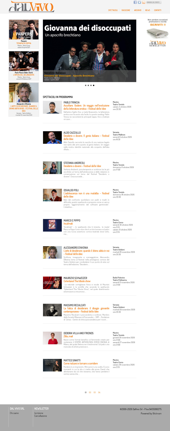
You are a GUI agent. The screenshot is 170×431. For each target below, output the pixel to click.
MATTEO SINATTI (72, 360)
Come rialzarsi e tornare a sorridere (81, 363)
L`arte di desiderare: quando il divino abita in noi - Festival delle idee (86, 252)
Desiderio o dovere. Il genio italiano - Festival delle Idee (86, 137)
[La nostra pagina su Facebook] (135, 3)
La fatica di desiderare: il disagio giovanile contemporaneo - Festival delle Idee (86, 310)
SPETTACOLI (113, 10)
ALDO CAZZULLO (72, 132)
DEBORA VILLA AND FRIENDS (79, 333)
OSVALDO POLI (71, 190)
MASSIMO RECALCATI (75, 305)
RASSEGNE (126, 10)
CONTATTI (157, 10)
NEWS (147, 10)
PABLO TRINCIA (72, 102)
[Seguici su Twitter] (139, 3)
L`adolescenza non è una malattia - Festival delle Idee (86, 195)
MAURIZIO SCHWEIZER (75, 278)
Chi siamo (14, 412)
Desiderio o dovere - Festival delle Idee (82, 166)
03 (95, 392)
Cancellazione (40, 415)
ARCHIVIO (137, 10)
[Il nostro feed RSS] (143, 3)
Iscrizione (38, 412)
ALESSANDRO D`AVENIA (76, 247)
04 (99, 392)
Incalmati (68, 223)
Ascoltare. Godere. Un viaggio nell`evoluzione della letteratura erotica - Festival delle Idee (86, 107)
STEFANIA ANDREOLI (74, 163)
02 (90, 392)
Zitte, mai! (68, 336)
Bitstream (157, 413)
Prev (46, 51)
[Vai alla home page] (31, 11)
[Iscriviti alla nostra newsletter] (157, 48)
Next (133, 51)
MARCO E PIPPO (72, 220)
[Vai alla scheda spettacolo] (52, 113)
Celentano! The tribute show (77, 281)
